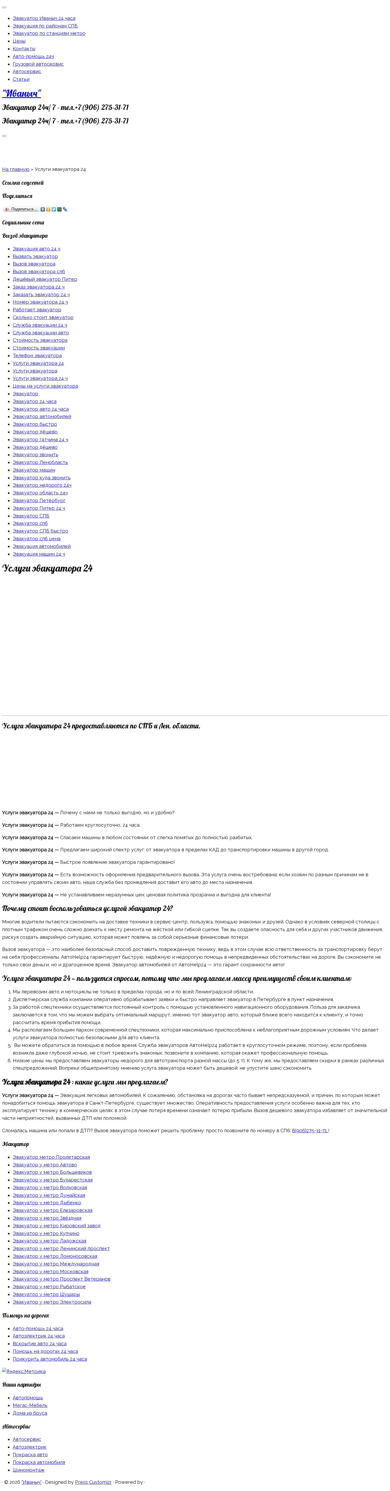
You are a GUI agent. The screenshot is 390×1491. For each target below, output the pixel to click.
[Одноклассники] (48, 209)
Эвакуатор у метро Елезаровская (52, 1210)
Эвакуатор (25, 393)
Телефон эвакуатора (37, 355)
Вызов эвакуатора (34, 264)
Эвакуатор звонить (35, 454)
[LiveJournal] (65, 209)
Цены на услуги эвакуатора (45, 386)
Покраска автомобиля (39, 1462)
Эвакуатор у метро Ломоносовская (55, 1256)
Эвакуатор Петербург (39, 500)
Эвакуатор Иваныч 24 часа (44, 18)
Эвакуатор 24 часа (35, 401)
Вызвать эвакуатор (35, 256)
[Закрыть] (4, 7)
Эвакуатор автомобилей (42, 416)
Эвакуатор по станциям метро (49, 33)
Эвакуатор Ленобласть (40, 462)
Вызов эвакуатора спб (39, 271)
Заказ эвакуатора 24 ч (38, 287)
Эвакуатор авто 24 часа (41, 409)
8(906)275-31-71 (310, 1130)
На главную (15, 169)
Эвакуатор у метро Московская (50, 1271)
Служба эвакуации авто (41, 332)
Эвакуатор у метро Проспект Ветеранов (61, 1279)
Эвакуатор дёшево (35, 432)
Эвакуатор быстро (35, 424)
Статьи (21, 79)
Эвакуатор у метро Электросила (52, 1302)
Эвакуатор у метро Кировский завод (57, 1225)
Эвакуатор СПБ (31, 516)
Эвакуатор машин (34, 470)
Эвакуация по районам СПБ (45, 26)
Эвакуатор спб (30, 523)
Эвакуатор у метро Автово (45, 1164)
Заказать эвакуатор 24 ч (41, 294)
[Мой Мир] (59, 209)
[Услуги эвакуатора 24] (157, 709)
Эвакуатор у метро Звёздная (47, 1218)
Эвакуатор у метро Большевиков (52, 1172)
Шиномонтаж (29, 1470)
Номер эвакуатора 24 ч (40, 302)
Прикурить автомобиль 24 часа (50, 1359)
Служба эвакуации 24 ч (40, 325)
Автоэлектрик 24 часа (39, 1336)
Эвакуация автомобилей (42, 546)
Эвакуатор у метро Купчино (46, 1233)
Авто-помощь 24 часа (38, 1328)
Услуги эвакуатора (35, 371)
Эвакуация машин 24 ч (39, 554)
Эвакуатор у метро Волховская (50, 1187)
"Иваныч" (21, 93)
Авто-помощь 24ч (33, 56)
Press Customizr (93, 1482)
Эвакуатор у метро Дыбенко (47, 1202)
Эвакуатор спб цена (36, 538)
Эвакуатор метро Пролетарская (51, 1157)
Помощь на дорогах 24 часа (45, 1351)
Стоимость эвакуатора (40, 340)
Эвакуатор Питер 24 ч (39, 508)
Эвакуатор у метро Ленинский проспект (61, 1248)
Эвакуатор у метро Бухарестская (53, 1180)
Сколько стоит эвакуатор (43, 317)
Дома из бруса (30, 1413)
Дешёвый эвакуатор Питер (45, 279)
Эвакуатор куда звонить (42, 477)
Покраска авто (30, 1454)
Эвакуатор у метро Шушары (46, 1294)
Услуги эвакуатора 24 (38, 363)
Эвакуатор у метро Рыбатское (49, 1286)
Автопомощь (28, 1397)
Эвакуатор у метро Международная (56, 1264)
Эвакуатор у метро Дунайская (49, 1195)
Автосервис (27, 71)
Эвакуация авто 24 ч (36, 248)
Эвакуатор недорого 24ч (42, 485)
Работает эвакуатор (37, 309)
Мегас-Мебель (30, 1405)
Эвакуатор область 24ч (40, 492)
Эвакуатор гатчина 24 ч (40, 439)
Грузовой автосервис (38, 64)
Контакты (24, 48)
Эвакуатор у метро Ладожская (49, 1241)
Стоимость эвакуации (39, 348)
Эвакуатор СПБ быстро (40, 531)
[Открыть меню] (4, 136)
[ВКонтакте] (43, 209)
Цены (19, 41)
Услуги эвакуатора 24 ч (40, 378)
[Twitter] (54, 209)
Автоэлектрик (29, 1447)
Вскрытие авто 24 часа (40, 1343)
